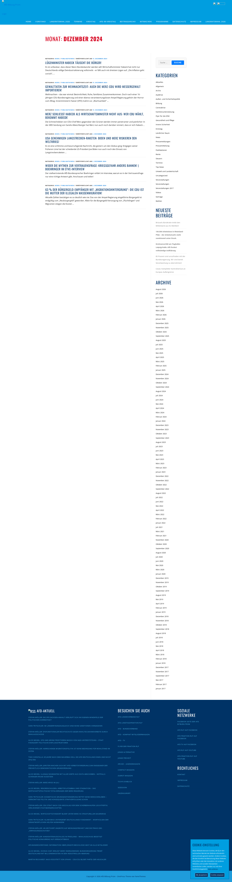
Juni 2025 (159, 349)
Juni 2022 (159, 501)
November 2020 (162, 540)
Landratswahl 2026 (60, 21)
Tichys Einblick (125, 781)
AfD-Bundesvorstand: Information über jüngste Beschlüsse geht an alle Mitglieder (68, 845)
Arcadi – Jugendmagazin (129, 764)
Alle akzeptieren (201, 875)
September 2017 (162, 676)
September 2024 (162, 387)
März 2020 (160, 569)
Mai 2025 (159, 353)
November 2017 (162, 671)
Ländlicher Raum (163, 133)
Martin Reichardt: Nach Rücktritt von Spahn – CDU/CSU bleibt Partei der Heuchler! (67, 859)
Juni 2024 (159, 400)
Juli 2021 (159, 527)
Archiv (158, 90)
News (57, 59)
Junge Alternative (126, 752)
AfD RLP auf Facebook (187, 730)
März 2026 (160, 310)
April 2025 (160, 357)
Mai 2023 (159, 455)
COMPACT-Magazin (126, 770)
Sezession (122, 787)
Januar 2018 (160, 663)
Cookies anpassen (217, 875)
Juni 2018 (159, 642)
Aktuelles (159, 82)
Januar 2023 (160, 472)
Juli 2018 (159, 637)
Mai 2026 (159, 302)
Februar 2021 (161, 535)
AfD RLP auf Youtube (186, 750)
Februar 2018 (161, 659)
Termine (78, 21)
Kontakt (181, 774)
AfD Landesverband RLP (129, 717)
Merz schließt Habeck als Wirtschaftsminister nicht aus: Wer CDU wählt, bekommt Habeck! (94, 116)
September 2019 (162, 591)
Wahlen (159, 201)
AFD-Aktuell (46, 710)
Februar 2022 (161, 518)
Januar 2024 (160, 421)
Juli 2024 (159, 395)
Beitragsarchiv (128, 21)
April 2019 (160, 603)
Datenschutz (179, 21)
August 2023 (161, 442)
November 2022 (162, 480)
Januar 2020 (160, 574)
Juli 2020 (159, 557)
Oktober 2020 (161, 544)
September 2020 (162, 548)
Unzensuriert (124, 793)
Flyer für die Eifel (163, 116)
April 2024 (160, 408)
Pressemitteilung (162, 146)
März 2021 (160, 531)
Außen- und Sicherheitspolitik (168, 99)
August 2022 (161, 493)
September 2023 (162, 438)
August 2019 (161, 595)
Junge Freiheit (124, 758)
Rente (158, 154)
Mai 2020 (159, 565)
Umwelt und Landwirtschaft (167, 171)
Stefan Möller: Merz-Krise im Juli (43, 782)
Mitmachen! (146, 21)
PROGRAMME (162, 21)
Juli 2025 (159, 344)
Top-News (160, 167)
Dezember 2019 (162, 578)
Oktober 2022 (161, 485)
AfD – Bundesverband (128, 729)
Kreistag (90, 21)
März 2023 (160, 463)
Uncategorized (161, 175)
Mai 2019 (159, 599)
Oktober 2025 (161, 332)
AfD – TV (121, 740)
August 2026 (161, 289)
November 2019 (162, 582)
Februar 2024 (161, 417)
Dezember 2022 (162, 476)
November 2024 (162, 378)
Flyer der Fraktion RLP (128, 746)
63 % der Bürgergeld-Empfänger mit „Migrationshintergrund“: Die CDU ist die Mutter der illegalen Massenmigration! (94, 191)
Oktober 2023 (161, 433)
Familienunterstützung (165, 112)
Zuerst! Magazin (125, 776)
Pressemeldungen (163, 141)
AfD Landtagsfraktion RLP (130, 723)
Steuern (159, 158)
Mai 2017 (159, 680)
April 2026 (160, 306)
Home (28, 21)
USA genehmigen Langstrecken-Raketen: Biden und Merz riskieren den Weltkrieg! (91, 140)
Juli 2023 (159, 446)
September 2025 (162, 336)
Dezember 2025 (162, 323)
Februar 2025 (161, 366)
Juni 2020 (159, 561)
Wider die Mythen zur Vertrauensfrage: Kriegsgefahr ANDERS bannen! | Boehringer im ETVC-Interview (92, 167)
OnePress (121, 876)
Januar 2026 (160, 319)
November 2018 (162, 620)
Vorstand (40, 21)
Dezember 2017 (162, 667)
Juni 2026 (159, 298)
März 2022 (160, 514)
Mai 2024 (159, 404)
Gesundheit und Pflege (165, 120)
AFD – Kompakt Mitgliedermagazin (134, 734)
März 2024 (160, 412)
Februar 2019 (161, 608)
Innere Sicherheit (163, 124)
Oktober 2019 (161, 586)
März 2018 (160, 654)
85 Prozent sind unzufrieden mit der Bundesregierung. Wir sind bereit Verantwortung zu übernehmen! (170, 259)
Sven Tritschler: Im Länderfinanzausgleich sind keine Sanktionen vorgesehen (65, 726)
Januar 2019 (160, 612)
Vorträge (159, 197)
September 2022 (162, 489)
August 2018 (161, 633)
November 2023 (162, 429)
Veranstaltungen (162, 180)
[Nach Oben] (178, 875)
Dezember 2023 (162, 425)
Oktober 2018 (161, 625)
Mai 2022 (159, 506)
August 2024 (161, 391)
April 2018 (160, 650)
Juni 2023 (159, 451)
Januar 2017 (160, 688)
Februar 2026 (161, 315)
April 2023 (160, 459)
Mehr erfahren (213, 869)
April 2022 (160, 510)
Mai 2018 (159, 646)
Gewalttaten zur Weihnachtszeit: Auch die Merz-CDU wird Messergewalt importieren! (93, 88)
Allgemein (160, 86)
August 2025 (161, 340)
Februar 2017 (161, 684)
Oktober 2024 (161, 383)
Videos (158, 192)
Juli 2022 (159, 497)
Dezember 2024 (162, 374)
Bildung (159, 103)
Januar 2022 (160, 523)
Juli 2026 (159, 293)
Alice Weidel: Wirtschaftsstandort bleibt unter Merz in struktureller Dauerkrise (67, 814)
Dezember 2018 (162, 616)
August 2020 (161, 553)
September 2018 (162, 629)
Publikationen (67, 59)
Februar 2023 (161, 468)
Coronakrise (160, 107)
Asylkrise (159, 95)
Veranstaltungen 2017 (165, 188)
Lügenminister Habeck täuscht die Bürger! (73, 62)
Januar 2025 (160, 370)
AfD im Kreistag (108, 21)
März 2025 (160, 361)
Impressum (195, 21)
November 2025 (162, 327)
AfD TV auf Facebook (186, 744)
